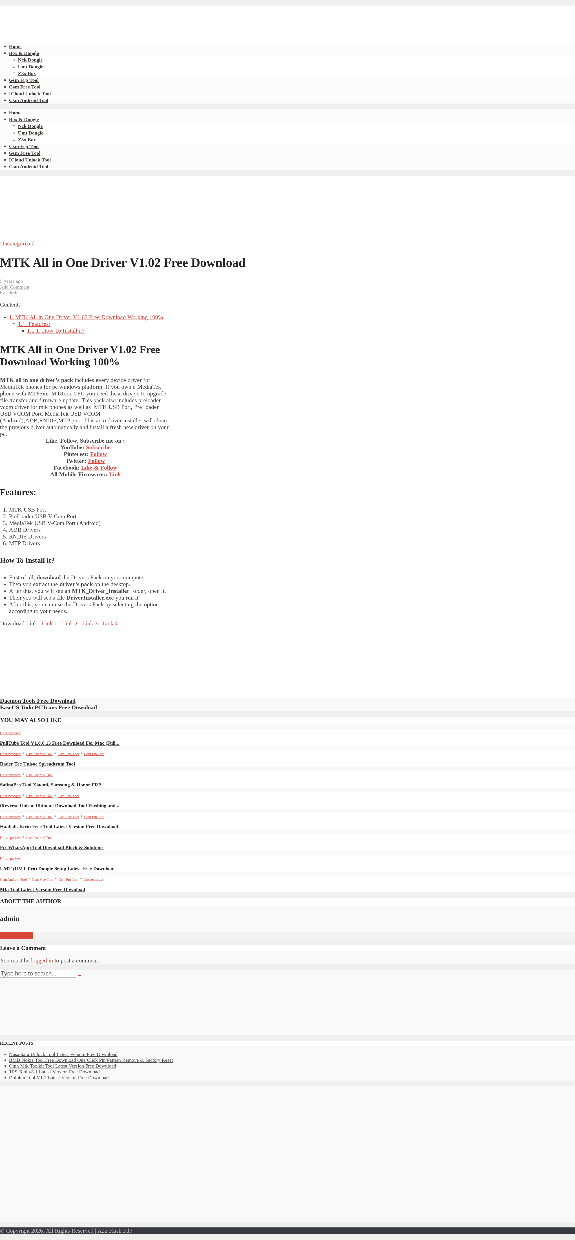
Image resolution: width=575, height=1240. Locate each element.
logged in (42, 960)
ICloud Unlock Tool (30, 93)
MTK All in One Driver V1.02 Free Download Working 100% (86, 317)
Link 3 (90, 623)
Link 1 (49, 623)
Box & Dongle (24, 53)
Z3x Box (27, 73)
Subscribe (98, 447)
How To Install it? (56, 330)
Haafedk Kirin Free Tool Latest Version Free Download (59, 826)
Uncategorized (17, 243)
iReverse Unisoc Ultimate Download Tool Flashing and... (59, 805)
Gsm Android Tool (28, 100)
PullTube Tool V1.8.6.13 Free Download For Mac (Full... (59, 743)
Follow (98, 454)
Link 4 (110, 623)
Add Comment (14, 287)
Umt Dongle (30, 66)
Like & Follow (99, 467)
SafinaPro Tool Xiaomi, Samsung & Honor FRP (50, 785)
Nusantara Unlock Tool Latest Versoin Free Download (63, 1054)
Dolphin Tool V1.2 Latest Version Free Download (59, 1077)
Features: (34, 324)
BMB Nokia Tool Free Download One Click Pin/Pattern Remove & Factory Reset (91, 1060)
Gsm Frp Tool (24, 80)
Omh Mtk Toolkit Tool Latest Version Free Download (62, 1066)
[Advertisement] (82, 16)
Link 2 (69, 623)
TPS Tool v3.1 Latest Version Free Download (54, 1072)
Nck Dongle (30, 60)
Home (15, 46)
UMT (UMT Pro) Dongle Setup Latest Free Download (57, 868)
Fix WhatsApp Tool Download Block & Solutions (52, 847)
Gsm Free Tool (24, 87)
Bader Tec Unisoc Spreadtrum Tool (37, 764)
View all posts (16, 935)
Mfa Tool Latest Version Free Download (42, 889)
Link (115, 474)
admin (12, 293)
